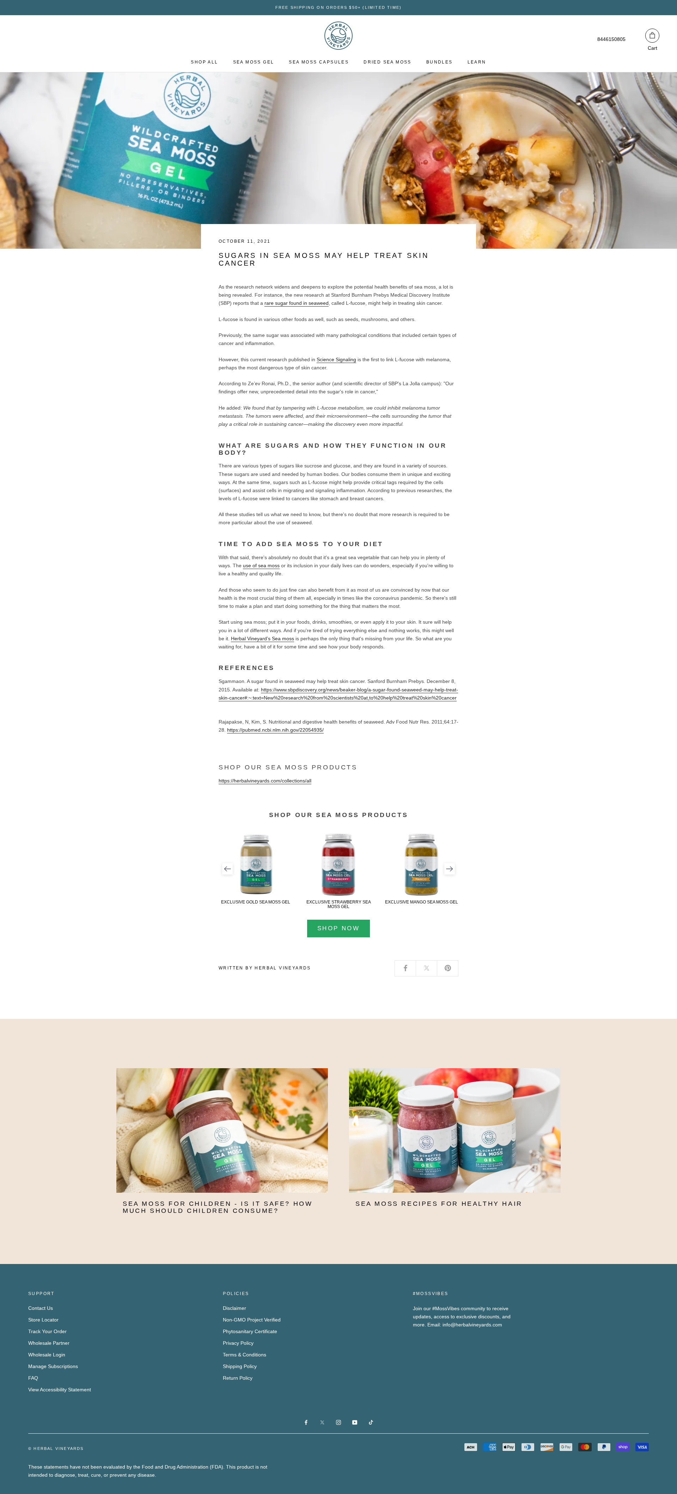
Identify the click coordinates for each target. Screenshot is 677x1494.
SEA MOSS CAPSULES (319, 62)
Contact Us (40, 1308)
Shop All (204, 62)
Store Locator (43, 1320)
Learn (477, 62)
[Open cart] (652, 36)
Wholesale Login (46, 1354)
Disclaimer (234, 1308)
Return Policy (237, 1378)
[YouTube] (354, 1422)
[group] (256, 869)
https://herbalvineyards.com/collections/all (265, 781)
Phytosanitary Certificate (250, 1331)
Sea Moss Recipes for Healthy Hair (439, 1203)
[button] (227, 869)
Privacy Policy (238, 1343)
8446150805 (611, 39)
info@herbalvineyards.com (472, 1324)
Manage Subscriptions (53, 1366)
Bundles (439, 62)
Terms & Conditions (244, 1354)
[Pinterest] (447, 968)
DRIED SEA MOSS (387, 62)
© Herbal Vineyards (56, 1448)
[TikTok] (370, 1422)
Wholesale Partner (48, 1343)
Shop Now (338, 928)
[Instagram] (338, 1422)
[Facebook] (405, 968)
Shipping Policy (240, 1366)
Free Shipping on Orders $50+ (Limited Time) (338, 7)
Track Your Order (47, 1331)
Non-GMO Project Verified (252, 1320)
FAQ (33, 1378)
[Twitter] (426, 968)
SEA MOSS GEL (253, 62)
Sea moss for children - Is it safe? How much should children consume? (217, 1207)
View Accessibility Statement (59, 1389)
